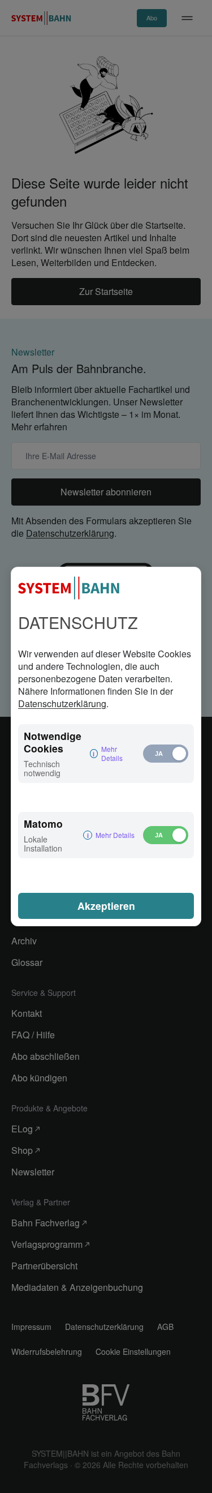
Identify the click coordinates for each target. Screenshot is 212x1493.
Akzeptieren (106, 906)
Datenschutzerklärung (62, 703)
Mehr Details (112, 754)
